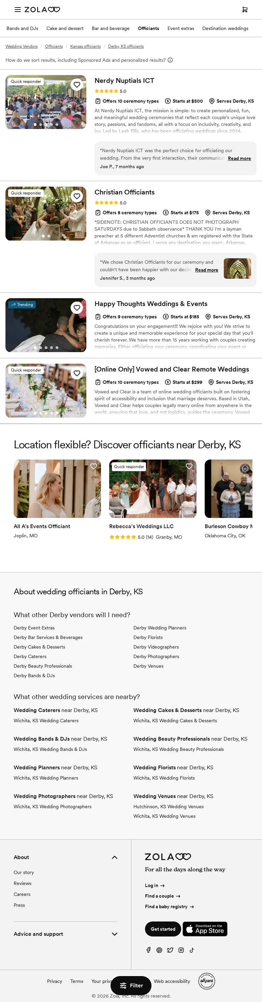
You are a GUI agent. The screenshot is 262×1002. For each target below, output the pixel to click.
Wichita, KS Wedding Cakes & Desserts (175, 720)
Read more (239, 158)
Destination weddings (225, 28)
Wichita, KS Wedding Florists (164, 778)
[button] (77, 84)
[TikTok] (192, 951)
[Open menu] (18, 9)
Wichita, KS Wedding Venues (164, 816)
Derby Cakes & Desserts (39, 647)
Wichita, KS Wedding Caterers (46, 720)
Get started (163, 929)
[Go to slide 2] (40, 124)
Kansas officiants (85, 46)
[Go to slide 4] (51, 124)
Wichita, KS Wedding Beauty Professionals (178, 749)
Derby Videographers (156, 647)
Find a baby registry (166, 906)
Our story (24, 872)
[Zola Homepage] (42, 9)
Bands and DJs (22, 28)
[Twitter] (170, 951)
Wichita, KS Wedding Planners (46, 778)
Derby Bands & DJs (34, 675)
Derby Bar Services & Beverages (48, 637)
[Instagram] (181, 951)
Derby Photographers (156, 656)
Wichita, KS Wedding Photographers (52, 806)
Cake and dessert (65, 28)
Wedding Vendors (21, 46)
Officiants (148, 28)
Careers (22, 894)
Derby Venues (148, 666)
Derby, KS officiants (126, 46)
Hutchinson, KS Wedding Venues (168, 806)
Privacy (54, 981)
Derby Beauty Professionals (43, 666)
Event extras (181, 28)
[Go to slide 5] (57, 124)
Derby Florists (148, 637)
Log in (151, 885)
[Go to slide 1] (35, 124)
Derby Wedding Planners (159, 627)
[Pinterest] (159, 951)
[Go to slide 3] (46, 124)
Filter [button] (136, 985)
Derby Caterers (30, 656)
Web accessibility (172, 981)
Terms (76, 981)
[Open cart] (245, 9)
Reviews (22, 883)
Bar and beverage (111, 28)
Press (19, 905)
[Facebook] (148, 951)
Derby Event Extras (34, 627)
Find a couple (159, 896)
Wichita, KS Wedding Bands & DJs (50, 749)
